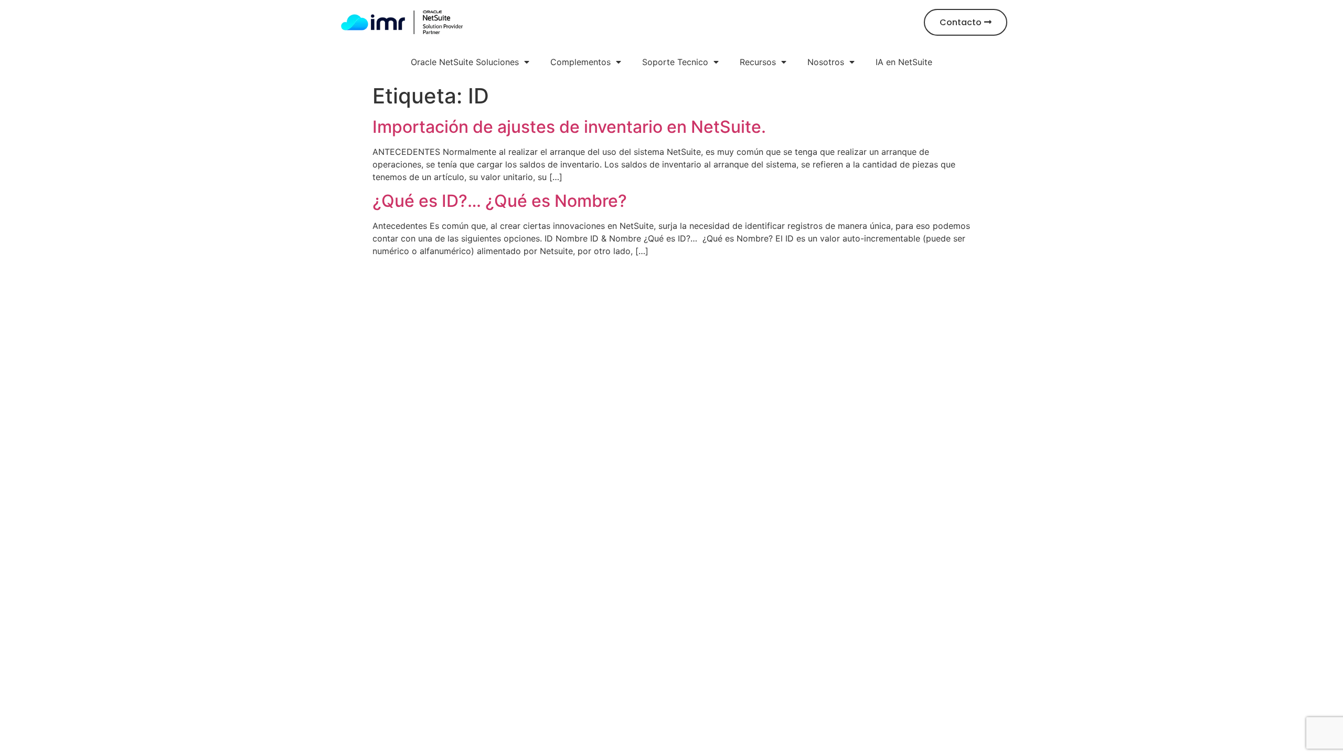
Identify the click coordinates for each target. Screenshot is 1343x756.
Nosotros (825, 62)
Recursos (758, 62)
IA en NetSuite (904, 62)
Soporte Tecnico (675, 62)
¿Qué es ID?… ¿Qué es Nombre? (499, 201)
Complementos (580, 62)
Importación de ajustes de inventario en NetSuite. (569, 127)
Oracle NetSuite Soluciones (465, 62)
